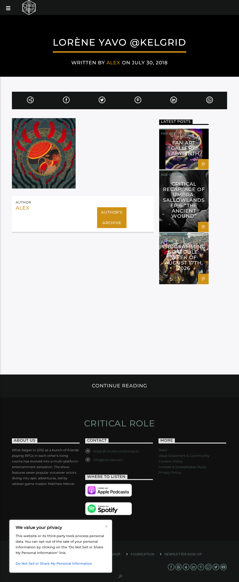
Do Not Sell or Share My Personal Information (54, 563)
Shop (116, 554)
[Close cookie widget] (106, 526)
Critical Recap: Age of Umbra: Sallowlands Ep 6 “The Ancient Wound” (184, 200)
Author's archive (111, 217)
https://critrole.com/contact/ (115, 451)
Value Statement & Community (183, 456)
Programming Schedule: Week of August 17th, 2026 (183, 257)
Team (162, 450)
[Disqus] (82, 299)
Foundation (142, 554)
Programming (173, 237)
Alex (113, 62)
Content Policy (170, 461)
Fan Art (168, 133)
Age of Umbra (173, 174)
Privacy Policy (169, 472)
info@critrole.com (108, 460)
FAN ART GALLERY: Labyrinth (183, 148)
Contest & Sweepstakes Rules (182, 467)
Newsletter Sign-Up (183, 554)
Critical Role (119, 423)
